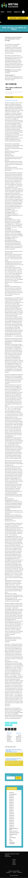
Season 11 (11, 810)
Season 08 (11, 815)
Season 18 (11, 799)
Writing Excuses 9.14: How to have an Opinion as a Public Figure (13, 763)
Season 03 (11, 823)
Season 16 (11, 802)
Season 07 (11, 817)
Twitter (14, 872)
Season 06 (11, 818)
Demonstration (13, 834)
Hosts (14, 860)
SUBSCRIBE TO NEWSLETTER (18, 18)
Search (8, 775)
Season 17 (11, 800)
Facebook (8, 872)
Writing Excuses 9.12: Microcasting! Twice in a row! (13, 754)
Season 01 (11, 826)
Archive (14, 859)
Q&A (10, 750)
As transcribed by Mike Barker (11, 100)
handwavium (14, 722)
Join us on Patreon (14, 875)
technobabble (9, 725)
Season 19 (11, 792)
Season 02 (11, 825)
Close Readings (13, 794)
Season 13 (11, 807)
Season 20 (11, 795)
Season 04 (11, 821)
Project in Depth (13, 831)
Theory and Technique (11, 751)
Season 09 (8, 749)
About (14, 862)
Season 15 (11, 804)
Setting (7, 722)
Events (14, 863)
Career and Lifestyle (16, 749)
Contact (14, 864)
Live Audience (12, 837)
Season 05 (11, 820)
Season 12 (11, 808)
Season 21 (11, 797)
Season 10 (11, 812)
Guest (7, 750)
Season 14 (11, 805)
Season (11, 840)
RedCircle (10, 93)
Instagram (20, 872)
